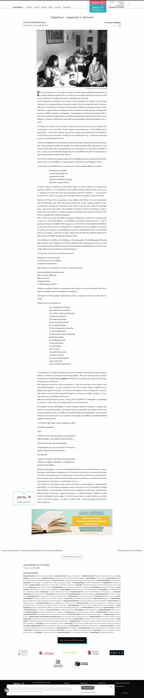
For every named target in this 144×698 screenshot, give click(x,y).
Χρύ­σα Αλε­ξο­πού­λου (68, 576)
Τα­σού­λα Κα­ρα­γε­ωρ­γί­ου (80, 594)
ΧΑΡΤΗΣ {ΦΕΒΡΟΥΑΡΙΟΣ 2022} (34, 23)
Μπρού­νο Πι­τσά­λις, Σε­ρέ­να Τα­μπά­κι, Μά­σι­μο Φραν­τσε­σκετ (58, 616)
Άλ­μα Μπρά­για (86, 609)
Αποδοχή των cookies (88, 687)
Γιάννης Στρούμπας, (129, 550)
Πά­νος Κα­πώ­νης (55, 594)
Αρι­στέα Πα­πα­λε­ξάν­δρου (44, 614)
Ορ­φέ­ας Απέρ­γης (95, 578)
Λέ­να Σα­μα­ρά (92, 623)
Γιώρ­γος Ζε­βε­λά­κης (78, 589)
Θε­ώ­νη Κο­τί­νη (78, 598)
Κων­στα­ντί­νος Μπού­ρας (60, 609)
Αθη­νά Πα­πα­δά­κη (108, 612)
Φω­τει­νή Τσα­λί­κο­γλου (100, 628)
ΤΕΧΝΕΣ (50, 7)
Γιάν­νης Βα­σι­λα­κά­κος (73, 580)
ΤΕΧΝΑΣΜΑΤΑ (67, 7)
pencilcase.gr (125, 693)
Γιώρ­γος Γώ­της (39, 587)
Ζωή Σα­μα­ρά (49, 623)
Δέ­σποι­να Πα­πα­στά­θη (84, 614)
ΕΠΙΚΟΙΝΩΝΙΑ (120, 5)
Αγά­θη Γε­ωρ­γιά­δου (52, 585)
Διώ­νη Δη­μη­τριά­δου (70, 587)
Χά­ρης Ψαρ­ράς (101, 632)
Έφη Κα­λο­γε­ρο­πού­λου (90, 591)
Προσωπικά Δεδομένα (122, 683)
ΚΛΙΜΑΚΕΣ (36, 7)
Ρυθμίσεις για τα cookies (88, 692)
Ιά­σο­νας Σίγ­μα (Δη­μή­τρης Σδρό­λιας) (45, 625)
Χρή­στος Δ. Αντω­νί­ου (63, 578)
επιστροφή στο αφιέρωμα (72, 557)
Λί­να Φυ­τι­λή (45, 632)
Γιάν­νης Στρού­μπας (66, 628)
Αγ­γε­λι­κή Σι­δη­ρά (84, 625)
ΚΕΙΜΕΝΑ (43, 7)
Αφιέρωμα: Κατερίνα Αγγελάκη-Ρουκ (35, 25)
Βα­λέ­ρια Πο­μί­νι (47, 619)
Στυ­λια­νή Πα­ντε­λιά (80, 612)
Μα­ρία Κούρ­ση (101, 598)
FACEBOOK (67, 683)
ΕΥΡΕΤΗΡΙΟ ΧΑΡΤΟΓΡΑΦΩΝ (116, 7)
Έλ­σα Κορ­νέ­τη (104, 596)
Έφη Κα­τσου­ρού (80, 596)
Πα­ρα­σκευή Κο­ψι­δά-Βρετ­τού (84, 600)
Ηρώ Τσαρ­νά (40, 630)
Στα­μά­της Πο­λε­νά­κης (104, 616)
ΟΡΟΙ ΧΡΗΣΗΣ (119, 686)
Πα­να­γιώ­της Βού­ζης (87, 582)
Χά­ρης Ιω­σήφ (55, 591)
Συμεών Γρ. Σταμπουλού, (32, 550)
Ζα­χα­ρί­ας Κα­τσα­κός (46, 596)
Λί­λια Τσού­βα (74, 630)
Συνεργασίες (84, 683)
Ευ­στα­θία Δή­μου (103, 587)
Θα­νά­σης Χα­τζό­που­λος (73, 632)
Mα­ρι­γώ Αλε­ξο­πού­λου (38, 576)
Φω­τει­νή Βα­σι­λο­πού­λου (108, 580)
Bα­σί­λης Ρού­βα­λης (94, 619)
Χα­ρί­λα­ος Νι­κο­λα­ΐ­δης (109, 609)
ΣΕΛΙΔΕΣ (112, 2)
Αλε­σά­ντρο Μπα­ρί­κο (91, 607)
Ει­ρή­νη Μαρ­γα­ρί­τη (91, 605)
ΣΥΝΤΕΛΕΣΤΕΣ (102, 683)
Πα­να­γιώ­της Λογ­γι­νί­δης (55, 603)
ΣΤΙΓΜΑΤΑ (29, 7)
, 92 (18, 683)
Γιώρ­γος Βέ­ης (37, 582)
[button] (6, 690)
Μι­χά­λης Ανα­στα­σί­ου (98, 576)
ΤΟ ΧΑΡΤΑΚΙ (57, 7)
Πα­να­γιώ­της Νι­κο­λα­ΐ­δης (44, 612)
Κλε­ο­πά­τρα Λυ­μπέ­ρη (91, 603)
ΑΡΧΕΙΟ (122, 3)
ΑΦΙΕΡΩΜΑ (120, 2)
